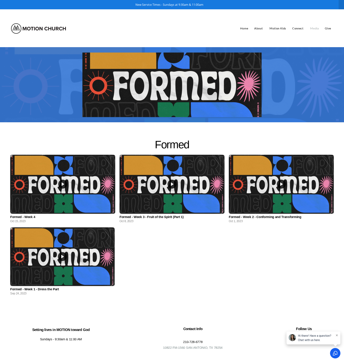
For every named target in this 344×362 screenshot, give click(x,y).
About (258, 28)
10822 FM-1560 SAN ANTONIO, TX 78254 (193, 347)
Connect (298, 28)
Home (244, 28)
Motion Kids (277, 28)
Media (314, 28)
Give (328, 28)
